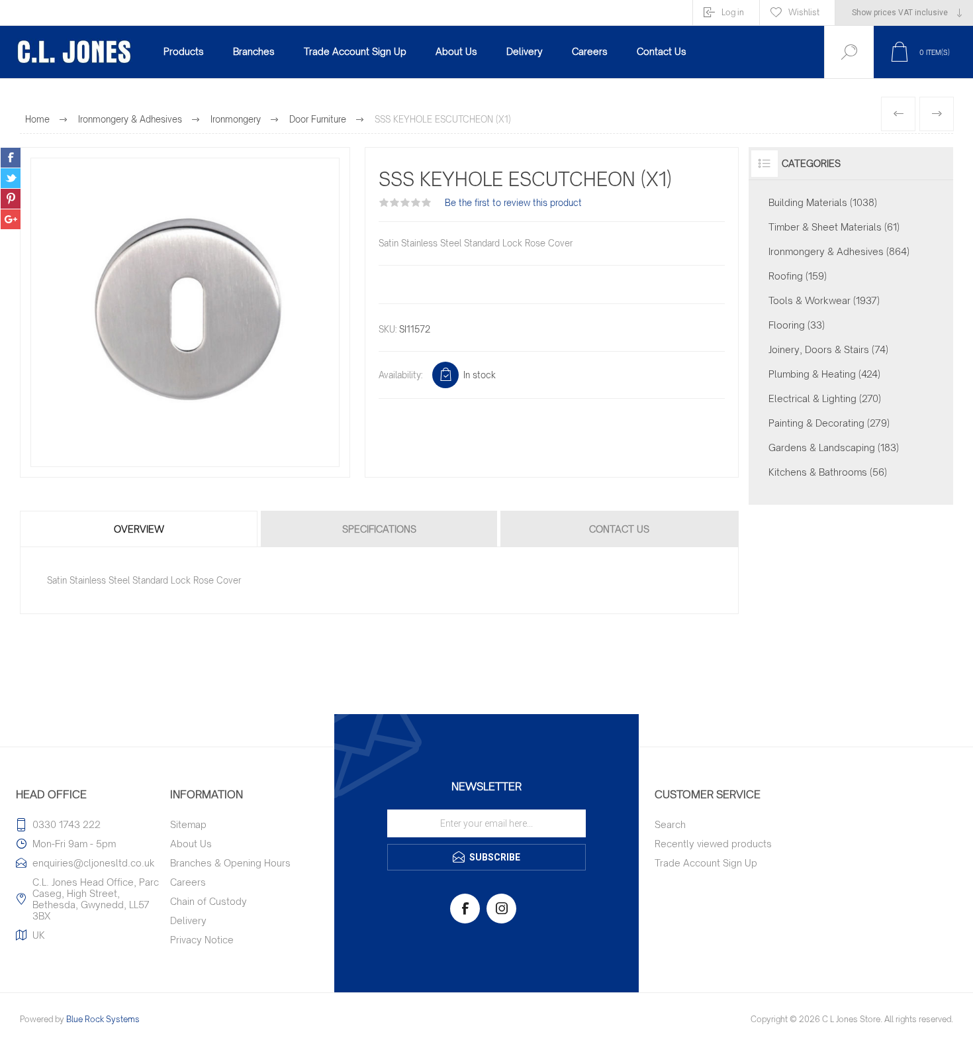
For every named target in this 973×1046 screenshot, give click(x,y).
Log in (732, 12)
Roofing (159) (797, 276)
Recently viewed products (713, 843)
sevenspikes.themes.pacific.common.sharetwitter (11, 178)
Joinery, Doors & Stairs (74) (828, 349)
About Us (191, 843)
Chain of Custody (208, 901)
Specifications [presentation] (379, 529)
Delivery (188, 920)
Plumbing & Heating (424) (824, 374)
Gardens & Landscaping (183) (833, 447)
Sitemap (188, 824)
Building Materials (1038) (822, 202)
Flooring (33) (796, 325)
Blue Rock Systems (103, 1019)
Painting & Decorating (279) (829, 423)
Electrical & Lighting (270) (824, 398)
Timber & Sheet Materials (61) (834, 227)
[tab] (139, 529)
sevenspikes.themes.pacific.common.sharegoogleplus (11, 219)
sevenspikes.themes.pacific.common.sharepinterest (11, 199)
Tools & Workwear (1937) (824, 300)
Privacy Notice (202, 939)
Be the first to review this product (513, 202)
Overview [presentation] (139, 529)
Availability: (400, 375)
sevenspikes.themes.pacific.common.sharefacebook (11, 158)
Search (670, 824)
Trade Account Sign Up (706, 862)
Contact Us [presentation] (619, 529)
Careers (188, 882)
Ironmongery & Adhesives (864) (838, 251)
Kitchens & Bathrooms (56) (827, 472)
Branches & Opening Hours (230, 862)
